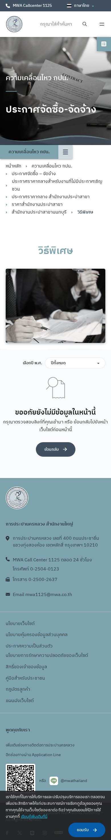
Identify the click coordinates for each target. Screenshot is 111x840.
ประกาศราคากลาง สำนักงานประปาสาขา (51, 197)
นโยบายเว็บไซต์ (20, 624)
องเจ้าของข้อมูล (32, 667)
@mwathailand (74, 780)
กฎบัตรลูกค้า (18, 689)
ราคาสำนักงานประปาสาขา (37, 204)
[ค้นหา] (85, 24)
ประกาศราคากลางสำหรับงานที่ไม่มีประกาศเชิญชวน (57, 185)
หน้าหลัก (13, 166)
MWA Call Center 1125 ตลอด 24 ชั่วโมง (52, 560)
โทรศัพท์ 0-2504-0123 (36, 569)
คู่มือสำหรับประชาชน (25, 678)
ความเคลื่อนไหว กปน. (52, 166)
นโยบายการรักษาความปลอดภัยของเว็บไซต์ (47, 655)
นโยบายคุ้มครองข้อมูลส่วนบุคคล (36, 635)
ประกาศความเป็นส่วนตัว (29, 646)
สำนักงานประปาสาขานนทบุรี (39, 212)
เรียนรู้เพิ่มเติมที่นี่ (34, 816)
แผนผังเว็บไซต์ (20, 701)
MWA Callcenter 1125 (32, 5)
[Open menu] (101, 24)
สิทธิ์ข (11, 667)
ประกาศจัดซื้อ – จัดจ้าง (34, 174)
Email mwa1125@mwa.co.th (42, 595)
